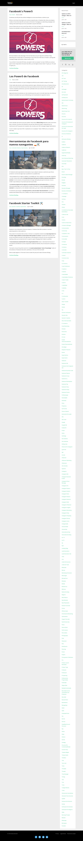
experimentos (24, 148)
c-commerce (65, 193)
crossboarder (65, 296)
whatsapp (64, 820)
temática (64, 757)
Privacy (57, 833)
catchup (64, 199)
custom (63, 299)
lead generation (65, 551)
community (64, 230)
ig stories (64, 449)
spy (62, 728)
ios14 (63, 17)
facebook (64, 360)
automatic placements (67, 161)
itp (62, 543)
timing (63, 777)
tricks (63, 790)
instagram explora (66, 488)
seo (62, 716)
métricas (64, 589)
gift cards (64, 419)
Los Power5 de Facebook (24, 76)
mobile (63, 583)
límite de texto (65, 564)
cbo (10, 14)
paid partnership (65, 622)
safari (63, 708)
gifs (62, 416)
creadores (64, 269)
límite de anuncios (66, 562)
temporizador (65, 755)
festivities (64, 400)
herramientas (65, 441)
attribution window (66, 139)
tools (63, 785)
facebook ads (65, 363)
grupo (63, 430)
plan (63, 643)
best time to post (66, 169)
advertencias (65, 105)
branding (64, 177)
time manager (65, 774)
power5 (13, 14)
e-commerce (65, 323)
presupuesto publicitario (67, 657)
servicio (63, 721)
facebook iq (64, 378)
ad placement (65, 94)
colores (63, 220)
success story (65, 749)
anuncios (64, 116)
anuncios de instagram (67, 131)
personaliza (64, 633)
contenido (64, 250)
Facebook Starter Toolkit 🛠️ (26, 203)
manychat (64, 567)
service (63, 718)
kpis (63, 545)
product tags (65, 667)
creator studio (65, 280)
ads (62, 103)
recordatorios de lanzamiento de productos (66, 692)
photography (65, 635)
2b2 (62, 75)
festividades (64, 397)
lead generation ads (66, 554)
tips (63, 779)
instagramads (65, 524)
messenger (64, 575)
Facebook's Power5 (21, 11)
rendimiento (65, 702)
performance (65, 630)
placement (64, 641)
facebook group (65, 376)
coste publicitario (66, 266)
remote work (65, 699)
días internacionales (66, 320)
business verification (66, 191)
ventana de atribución (67, 801)
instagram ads (65, 474)
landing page (65, 548)
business (64, 185)
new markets (65, 600)
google (63, 422)
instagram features (66, 499)
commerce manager (66, 225)
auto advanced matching (67, 158)
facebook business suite (67, 370)
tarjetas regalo (65, 752)
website (63, 817)
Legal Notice (63, 833)
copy (63, 260)
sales (63, 710)
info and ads (65, 466)
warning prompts (66, 815)
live (63, 559)
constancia (64, 244)
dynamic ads (65, 315)
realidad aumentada (66, 688)
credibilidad (64, 285)
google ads (64, 425)
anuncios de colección (67, 119)
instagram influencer (66, 504)
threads (64, 771)
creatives (64, 271)
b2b (63, 166)
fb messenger (65, 395)
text (63, 760)
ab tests (64, 78)
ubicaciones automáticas (67, 793)
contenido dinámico (16, 148)
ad (62, 86)
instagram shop (65, 513)
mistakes (64, 581)
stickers (63, 737)
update (63, 798)
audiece (63, 142)
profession (64, 672)
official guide (65, 611)
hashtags (64, 436)
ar (62, 136)
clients (63, 207)
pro (62, 660)
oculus (63, 608)
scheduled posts (65, 713)
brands (63, 180)
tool (63, 782)
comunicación (65, 236)
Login (73, 3)
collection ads (65, 214)
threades (64, 768)
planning (64, 649)
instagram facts (65, 494)
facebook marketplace (67, 381)
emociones (64, 331)
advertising (64, 108)
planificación (64, 646)
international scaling (66, 534)
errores (63, 337)
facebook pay (65, 384)
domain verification (66, 312)
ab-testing (64, 81)
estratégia (64, 347)
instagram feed (65, 502)
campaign (64, 196)
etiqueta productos (66, 349)
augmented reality (66, 152)
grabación (64, 427)
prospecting (64, 675)
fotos (63, 403)
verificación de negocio (67, 809)
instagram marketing (67, 510)
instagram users (65, 521)
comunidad (64, 239)
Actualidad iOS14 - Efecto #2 (66, 32)
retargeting (64, 705)
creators (64, 282)
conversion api (65, 258)
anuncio (63, 114)
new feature (65, 597)
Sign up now (68, 58)
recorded (64, 697)
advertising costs (66, 111)
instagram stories (66, 518)
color (63, 217)
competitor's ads (66, 233)
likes (63, 556)
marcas (63, 570)
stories (63, 739)
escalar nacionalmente (67, 344)
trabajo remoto (65, 787)
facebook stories (66, 392)
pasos (63, 624)
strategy (64, 742)
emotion (64, 334)
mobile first (64, 586)
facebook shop (65, 387)
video (63, 812)
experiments (23, 206)
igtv (62, 452)
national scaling (65, 592)
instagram (64, 471)
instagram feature (66, 496)
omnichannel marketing (67, 613)
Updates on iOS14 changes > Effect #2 (66, 14)
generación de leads (66, 414)
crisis (63, 290)
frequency (64, 406)
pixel (63, 638)
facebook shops (65, 389)
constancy (64, 247)
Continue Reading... (14, 68)
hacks (63, 433)
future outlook (65, 411)
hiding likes (64, 444)
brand (63, 172)
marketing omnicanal (67, 573)
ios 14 (63, 537)
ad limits (64, 92)
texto (63, 766)
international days (66, 532)
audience (64, 144)
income (63, 455)
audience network (66, 147)
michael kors (65, 578)
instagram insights (66, 507)
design (63, 304)
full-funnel (64, 408)
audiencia (64, 150)
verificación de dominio (67, 806)
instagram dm (65, 485)
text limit (64, 763)
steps (63, 734)
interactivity (64, 529)
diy (62, 310)
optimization (65, 616)
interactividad (65, 526)
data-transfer (65, 301)
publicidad (64, 682)
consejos (64, 241)
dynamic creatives (16, 206)
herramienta (65, 438)
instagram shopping (66, 515)
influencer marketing (66, 460)
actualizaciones (65, 84)
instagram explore (66, 491)
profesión (64, 670)
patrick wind (64, 627)
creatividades (65, 274)
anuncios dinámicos (66, 133)
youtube (64, 826)
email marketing (65, 326)
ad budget (64, 89)
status (63, 731)
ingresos (64, 468)
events (63, 352)
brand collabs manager (67, 174)
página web (64, 685)
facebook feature (66, 373)
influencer (64, 457)
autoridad (64, 163)
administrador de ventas (67, 100)
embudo (64, 329)
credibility (64, 288)
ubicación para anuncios (67, 796)
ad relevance (65, 97)
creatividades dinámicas (67, 277)
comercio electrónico (66, 222)
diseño (63, 307)
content (63, 255)
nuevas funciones (66, 605)
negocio (64, 594)
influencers (64, 463)
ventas (63, 804)
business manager (66, 188)
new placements (65, 603)
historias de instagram (67, 446)
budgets (64, 182)
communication (65, 228)
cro (62, 293)
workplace (64, 823)
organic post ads (66, 619)
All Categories (65, 73)
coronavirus (64, 263)
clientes (63, 204)
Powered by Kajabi (71, 833)
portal (63, 652)
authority (64, 155)
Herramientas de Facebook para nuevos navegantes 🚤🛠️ (28, 143)
